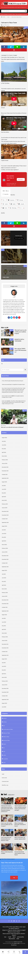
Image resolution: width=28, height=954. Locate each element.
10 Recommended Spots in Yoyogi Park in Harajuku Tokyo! (13, 384)
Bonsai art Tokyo (6, 740)
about (14, 937)
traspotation (5, 758)
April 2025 (4, 496)
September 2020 (5, 699)
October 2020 (4, 695)
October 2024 (4, 518)
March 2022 (4, 633)
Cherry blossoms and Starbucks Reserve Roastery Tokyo (6, 839)
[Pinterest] (14, 49)
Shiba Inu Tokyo (6, 736)
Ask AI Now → (21, 179)
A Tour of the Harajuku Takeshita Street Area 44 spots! (12, 380)
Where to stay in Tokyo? (14, 931)
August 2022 (4, 614)
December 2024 (5, 511)
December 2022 (5, 599)
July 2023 (4, 574)
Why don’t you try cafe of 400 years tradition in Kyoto (21, 331)
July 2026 (4, 441)
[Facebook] (4, 46)
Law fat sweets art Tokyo (8, 729)
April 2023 (4, 585)
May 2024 (4, 537)
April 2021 (4, 673)
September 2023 (5, 566)
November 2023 (5, 559)
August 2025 (4, 481)
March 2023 (4, 588)
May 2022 (4, 625)
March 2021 (4, 677)
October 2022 (4, 607)
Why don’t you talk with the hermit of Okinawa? (12, 427)
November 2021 (5, 647)
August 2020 (4, 703)
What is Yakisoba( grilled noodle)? (7, 852)
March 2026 (4, 456)
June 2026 (4, 445)
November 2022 (5, 603)
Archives (5, 722)
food (8, 17)
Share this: (6, 194)
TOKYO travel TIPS (17, 941)
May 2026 (4, 448)
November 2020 (5, 692)
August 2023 (4, 570)
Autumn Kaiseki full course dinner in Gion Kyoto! (20, 853)
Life (4, 747)
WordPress (14, 945)
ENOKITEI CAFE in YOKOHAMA (19, 340)
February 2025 (5, 504)
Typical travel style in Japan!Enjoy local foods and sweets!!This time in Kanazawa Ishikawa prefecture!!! (7, 808)
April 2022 (4, 629)
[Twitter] (11, 46)
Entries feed (4, 777)
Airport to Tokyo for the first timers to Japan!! (14, 930)
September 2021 (5, 655)
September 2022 (5, 611)
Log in (3, 774)
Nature (4, 744)
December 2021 (5, 644)
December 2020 (5, 688)
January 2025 (4, 507)
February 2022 (5, 636)
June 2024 (4, 533)
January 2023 (4, 596)
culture (4, 755)
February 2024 (5, 548)
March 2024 (4, 544)
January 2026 (4, 463)
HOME (3, 17)
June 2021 (4, 666)
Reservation (12, 938)
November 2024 (5, 515)
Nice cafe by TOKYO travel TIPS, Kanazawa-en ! (21, 350)
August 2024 (4, 526)
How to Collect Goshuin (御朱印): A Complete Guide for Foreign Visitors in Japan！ (13, 396)
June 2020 (4, 706)
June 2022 (4, 622)
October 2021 (4, 651)
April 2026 (4, 452)
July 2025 (4, 485)
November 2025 (5, 470)
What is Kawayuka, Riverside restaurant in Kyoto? (20, 824)
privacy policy (20, 937)
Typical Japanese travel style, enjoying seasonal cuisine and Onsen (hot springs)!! (20, 808)
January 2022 (4, 640)
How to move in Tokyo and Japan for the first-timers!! (14, 934)
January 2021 (4, 684)
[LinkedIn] (23, 46)
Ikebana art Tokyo (6, 733)
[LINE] (17, 46)
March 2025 (4, 500)
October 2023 (4, 563)
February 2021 (5, 681)
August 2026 (4, 437)
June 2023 (4, 577)
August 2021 (4, 658)
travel (25, 410)
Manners (5, 718)
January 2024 (4, 552)
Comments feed (5, 781)
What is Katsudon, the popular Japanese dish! (20, 838)
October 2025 (4, 474)
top (14, 877)
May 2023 (4, 581)
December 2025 (5, 467)
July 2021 (4, 662)
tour (4, 725)
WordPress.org (5, 785)
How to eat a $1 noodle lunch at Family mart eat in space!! (6, 824)
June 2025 (4, 489)
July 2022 (4, 618)
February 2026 (5, 459)
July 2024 (4, 529)
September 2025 (5, 478)
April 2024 (4, 540)
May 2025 (4, 492)
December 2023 (5, 555)
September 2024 (5, 522)
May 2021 (4, 670)
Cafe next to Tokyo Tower (16, 17)
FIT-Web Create (16, 943)
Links (18, 938)
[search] (25, 11)
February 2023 (5, 592)
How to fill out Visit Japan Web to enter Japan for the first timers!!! (14, 927)
